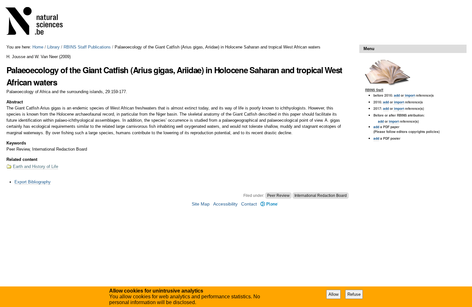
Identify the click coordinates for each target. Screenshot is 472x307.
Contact (249, 204)
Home (37, 47)
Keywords (16, 143)
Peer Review (278, 195)
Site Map (201, 204)
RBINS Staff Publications (87, 47)
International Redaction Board (320, 195)
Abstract (14, 102)
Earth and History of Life (35, 166)
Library (53, 47)
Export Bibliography (32, 182)
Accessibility (225, 204)
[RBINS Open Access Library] (38, 22)
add (397, 95)
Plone (269, 204)
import (409, 95)
